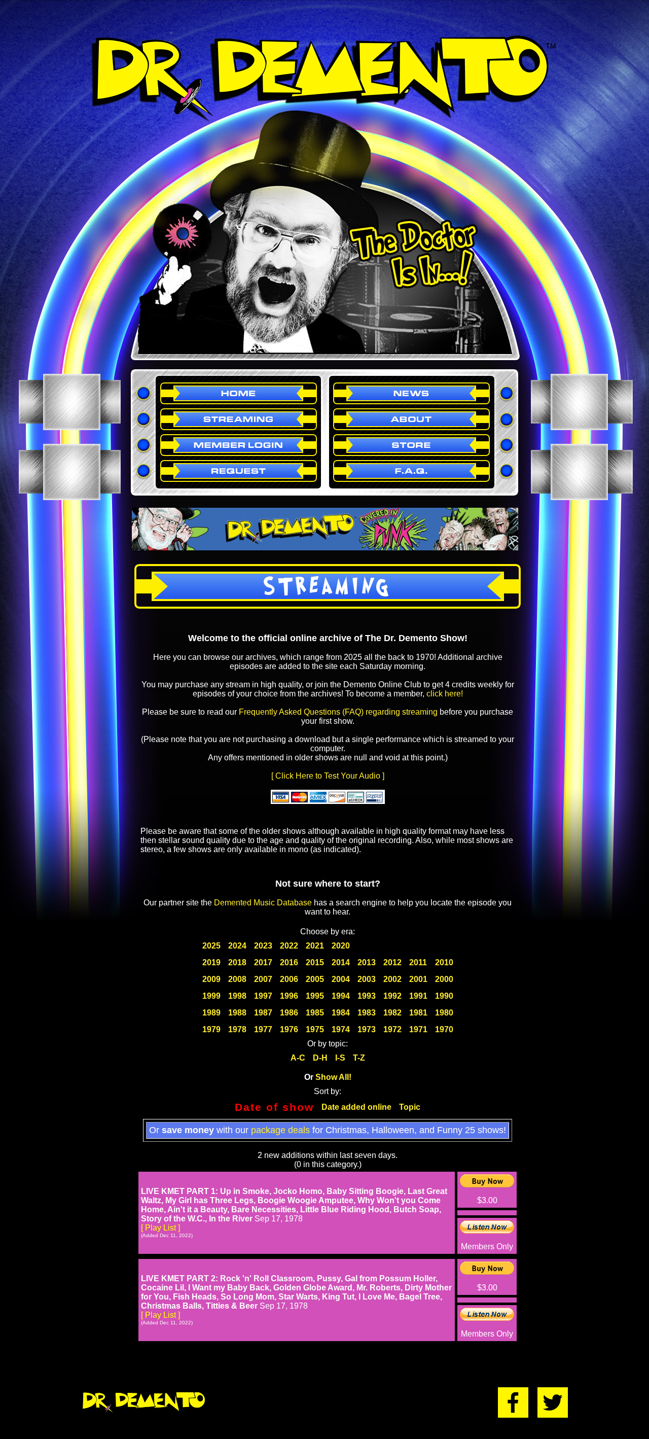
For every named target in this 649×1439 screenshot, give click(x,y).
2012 (392, 962)
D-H (320, 1058)
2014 (341, 962)
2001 (418, 979)
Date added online (356, 1107)
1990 (444, 996)
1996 (289, 996)
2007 (263, 979)
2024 (237, 945)
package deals (280, 1130)
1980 (444, 1012)
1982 (392, 1012)
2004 (341, 979)
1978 (237, 1029)
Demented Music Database (263, 902)
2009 (211, 979)
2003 (366, 979)
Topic (409, 1107)
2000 (444, 979)
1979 (211, 1029)
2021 (315, 945)
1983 (366, 1012)
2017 (263, 962)
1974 (341, 1029)
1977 (263, 1029)
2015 (315, 962)
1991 (418, 996)
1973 (366, 1029)
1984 (341, 1012)
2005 (315, 979)
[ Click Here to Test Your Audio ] (327, 775)
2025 (211, 945)
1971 (418, 1029)
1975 (315, 1029)
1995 (315, 996)
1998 (237, 996)
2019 (211, 962)
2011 (418, 962)
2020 (341, 945)
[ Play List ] (160, 1227)
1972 (392, 1029)
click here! (444, 693)
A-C (298, 1058)
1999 (211, 996)
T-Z (359, 1058)
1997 (263, 996)
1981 (418, 1012)
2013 (366, 962)
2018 (237, 962)
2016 (289, 962)
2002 (392, 979)
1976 (289, 1029)
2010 (444, 962)
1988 (237, 1012)
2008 (237, 979)
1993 (366, 996)
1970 (444, 1029)
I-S (340, 1058)
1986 (289, 1012)
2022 (289, 945)
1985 (315, 1012)
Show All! (333, 1077)
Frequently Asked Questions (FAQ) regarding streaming (338, 712)
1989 (211, 1012)
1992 (392, 996)
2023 (263, 945)
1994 (341, 996)
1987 (263, 1012)
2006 (289, 979)
